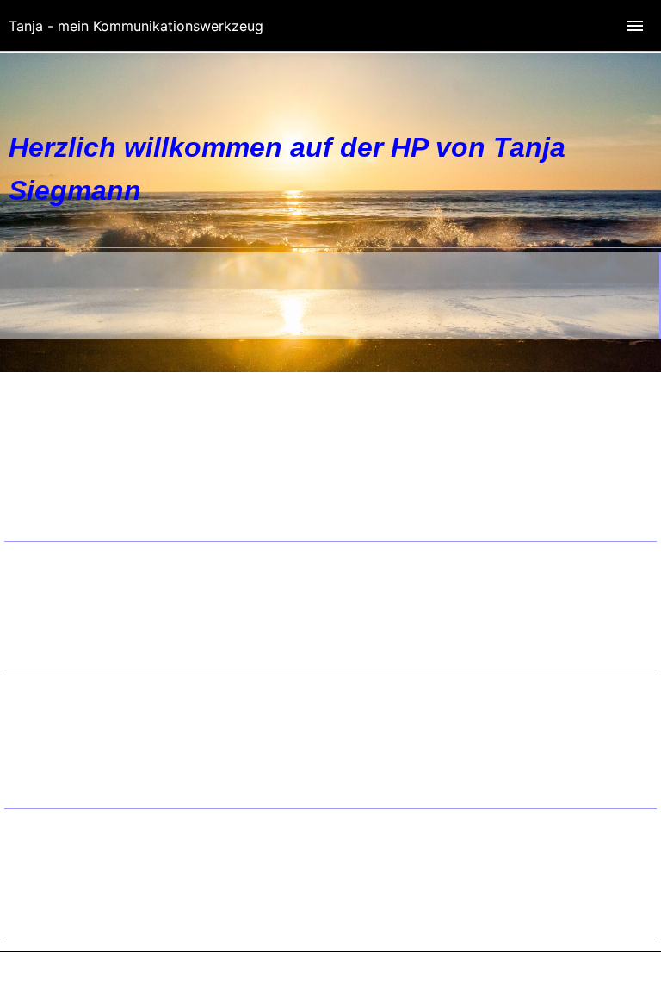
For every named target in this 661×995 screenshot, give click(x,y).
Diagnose (74, 778)
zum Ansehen (86, 911)
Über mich (77, 705)
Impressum (80, 511)
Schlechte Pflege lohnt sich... (132, 863)
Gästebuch (78, 887)
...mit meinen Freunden (115, 839)
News (62, 572)
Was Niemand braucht (113, 596)
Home (64, 438)
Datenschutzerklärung (113, 486)
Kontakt (70, 462)
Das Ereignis (83, 729)
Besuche (71, 644)
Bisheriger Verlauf (100, 754)
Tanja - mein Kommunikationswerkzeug (136, 25)
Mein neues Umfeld (104, 620)
